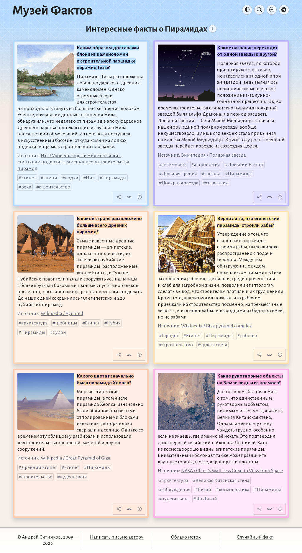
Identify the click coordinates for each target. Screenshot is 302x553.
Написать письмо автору (116, 537)
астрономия (207, 164)
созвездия (217, 183)
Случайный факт (255, 537)
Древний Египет (245, 164)
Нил (90, 177)
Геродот (170, 335)
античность (174, 164)
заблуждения (176, 489)
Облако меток (186, 537)
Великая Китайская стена (223, 480)
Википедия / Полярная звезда (213, 155)
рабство (248, 335)
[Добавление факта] (272, 10)
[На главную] (52, 11)
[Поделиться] (118, 197)
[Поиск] (259, 10)
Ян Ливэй (206, 498)
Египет (28, 177)
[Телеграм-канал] (284, 10)
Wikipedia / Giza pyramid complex (216, 326)
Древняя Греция (179, 173)
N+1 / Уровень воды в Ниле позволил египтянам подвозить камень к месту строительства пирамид (73, 162)
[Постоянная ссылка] (129, 197)
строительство (54, 187)
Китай (204, 489)
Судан (59, 332)
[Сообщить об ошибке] (139, 197)
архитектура (34, 323)
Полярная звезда (180, 183)
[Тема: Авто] (247, 10)
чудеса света (213, 344)
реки (26, 187)
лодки (71, 177)
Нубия (114, 323)
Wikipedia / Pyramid (62, 313)
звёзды (212, 173)
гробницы (66, 323)
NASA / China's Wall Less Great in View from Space (232, 470)
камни (50, 177)
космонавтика (234, 489)
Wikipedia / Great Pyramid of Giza (75, 458)
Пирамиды (114, 177)
